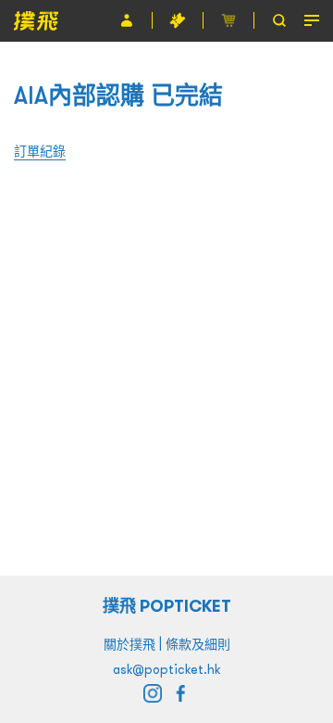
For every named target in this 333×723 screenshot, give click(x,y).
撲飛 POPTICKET (167, 605)
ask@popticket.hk (166, 669)
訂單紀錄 (40, 151)
